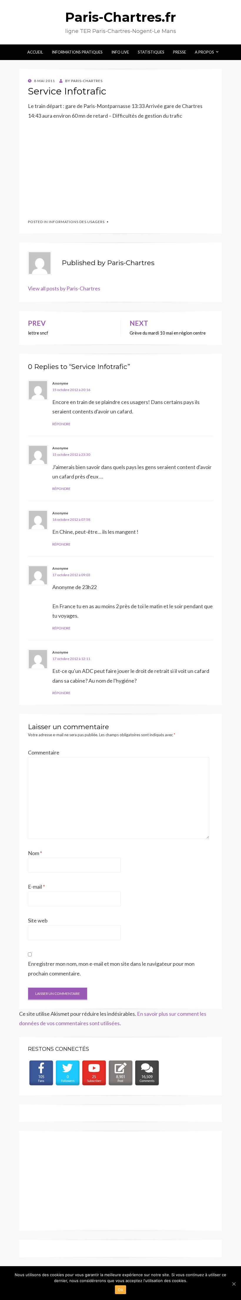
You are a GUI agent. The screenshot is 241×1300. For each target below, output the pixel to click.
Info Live (120, 52)
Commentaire (43, 752)
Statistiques (151, 52)
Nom (35, 853)
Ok (120, 1289)
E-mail (36, 886)
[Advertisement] (72, 166)
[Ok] (234, 1284)
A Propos (204, 52)
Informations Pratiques (77, 52)
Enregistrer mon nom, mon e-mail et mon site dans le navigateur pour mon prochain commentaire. (111, 968)
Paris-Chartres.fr (120, 17)
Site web (38, 920)
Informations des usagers (77, 222)
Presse (179, 52)
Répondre (61, 424)
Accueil (35, 52)
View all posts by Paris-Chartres (64, 288)
